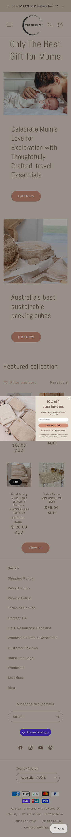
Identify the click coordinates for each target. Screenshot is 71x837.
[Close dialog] (69, 398)
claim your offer (53, 425)
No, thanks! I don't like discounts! (53, 430)
